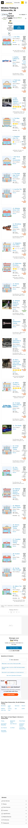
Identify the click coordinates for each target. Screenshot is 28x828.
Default (23, 14)
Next (19, 612)
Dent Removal (13, 723)
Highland (3, 708)
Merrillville (3, 705)
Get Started (19, 27)
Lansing (9, 708)
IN (5, 605)
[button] (26, 2)
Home (2, 605)
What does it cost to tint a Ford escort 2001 (11, 663)
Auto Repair (16, 605)
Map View (6, 14)
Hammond (17, 705)
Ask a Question (15, 659)
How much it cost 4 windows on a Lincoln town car (13, 672)
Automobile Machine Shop (22, 728)
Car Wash (12, 727)
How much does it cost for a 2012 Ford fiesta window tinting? (13, 668)
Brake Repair (22, 721)
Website (14, 42)
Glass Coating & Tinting (18, 38)
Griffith (23, 708)
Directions (19, 345)
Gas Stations (4, 727)
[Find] (22, 2)
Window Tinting (16, 104)
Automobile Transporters (4, 731)
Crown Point (9, 706)
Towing (2, 721)
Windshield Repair (12, 721)
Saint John (3, 710)
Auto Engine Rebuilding (3, 724)
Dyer (16, 708)
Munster (23, 705)
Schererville (10, 605)
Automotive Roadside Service (21, 725)
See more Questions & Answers (14, 675)
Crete (9, 710)
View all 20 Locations (24, 62)
